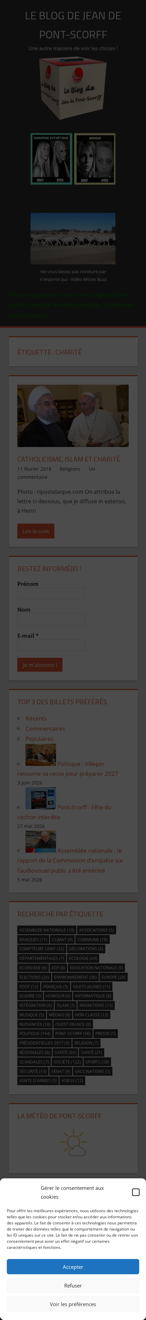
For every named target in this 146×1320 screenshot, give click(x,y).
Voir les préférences (73, 1304)
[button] (135, 1192)
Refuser (73, 1285)
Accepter (73, 1266)
